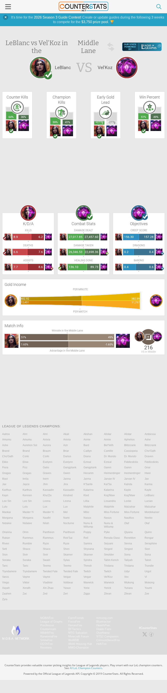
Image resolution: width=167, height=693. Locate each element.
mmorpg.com (104, 618)
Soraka (6, 560)
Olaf (126, 523)
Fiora (5, 467)
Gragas (6, 473)
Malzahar (129, 506)
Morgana (7, 517)
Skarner (68, 554)
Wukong (129, 582)
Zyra (4, 599)
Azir (65, 445)
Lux (45, 506)
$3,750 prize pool (94, 22)
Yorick (107, 587)
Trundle (149, 565)
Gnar (147, 467)
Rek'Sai (67, 537)
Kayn (5, 495)
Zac (25, 593)
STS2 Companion (107, 636)
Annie (87, 439)
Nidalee (7, 523)
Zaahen (6, 593)
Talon (148, 560)
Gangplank (69, 467)
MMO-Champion (78, 647)
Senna (128, 543)
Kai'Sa (108, 484)
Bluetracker (103, 621)
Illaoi (5, 478)
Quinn (148, 532)
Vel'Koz (108, 576)
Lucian (149, 501)
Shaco (26, 548)
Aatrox (6, 434)
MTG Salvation (77, 632)
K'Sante (88, 484)
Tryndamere (9, 571)
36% (23, 117)
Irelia (25, 478)
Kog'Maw (109, 495)
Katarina (89, 489)
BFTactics (74, 629)
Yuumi (148, 587)
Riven (5, 543)
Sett (4, 548)
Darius (67, 456)
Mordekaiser (152, 512)
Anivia (46, 439)
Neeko (148, 517)
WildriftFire (47, 632)
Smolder (109, 554)
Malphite (89, 506)
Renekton (130, 537)
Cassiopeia (131, 450)
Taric (5, 565)
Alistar (107, 434)
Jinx (65, 484)
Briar (66, 450)
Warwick (89, 582)
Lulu (4, 506)
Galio (46, 467)
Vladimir (48, 582)
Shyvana (89, 548)
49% (156, 117)
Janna (67, 478)
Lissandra (110, 501)
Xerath (26, 587)
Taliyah (128, 560)
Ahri (25, 434)
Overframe (103, 632)
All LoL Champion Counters (86, 668)
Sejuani (108, 543)
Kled (86, 495)
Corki (26, 456)
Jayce (26, 484)
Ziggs (87, 593)
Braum (47, 450)
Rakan (6, 537)
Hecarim (89, 473)
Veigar (67, 576)
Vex (126, 576)
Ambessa (150, 434)
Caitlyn (88, 450)
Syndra (88, 560)
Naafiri (47, 517)
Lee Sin (6, 501)
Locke (127, 501)
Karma (148, 484)
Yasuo (67, 587)
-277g (111, 122)
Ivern (46, 478)
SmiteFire (46, 640)
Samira (88, 543)
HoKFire (101, 643)
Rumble (27, 543)
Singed (108, 548)
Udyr (127, 571)
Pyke (107, 532)
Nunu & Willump (88, 525)
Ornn (25, 532)
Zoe (147, 593)
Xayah (6, 587)
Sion (147, 548)
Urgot (148, 571)
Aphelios (129, 439)
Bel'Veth (109, 445)
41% (67, 122)
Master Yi (28, 512)
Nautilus (129, 517)
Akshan (88, 434)
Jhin (45, 484)
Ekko (5, 462)
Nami (66, 517)
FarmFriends (76, 618)
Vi (146, 576)
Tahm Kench (111, 560)
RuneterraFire (48, 636)
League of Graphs (51, 621)
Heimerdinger (112, 473)
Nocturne (68, 523)
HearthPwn (103, 625)
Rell (86, 537)
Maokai (6, 512)
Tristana (109, 565)
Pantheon (48, 532)
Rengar (149, 537)
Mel (65, 512)
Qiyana (128, 532)
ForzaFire (74, 621)
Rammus (28, 537)
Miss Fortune (111, 512)
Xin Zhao (48, 587)
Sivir (25, 554)
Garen (107, 467)
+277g (99, 122)
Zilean (107, 593)
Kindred (68, 495)
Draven (149, 456)
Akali (66, 434)
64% (11, 117)
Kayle (127, 489)
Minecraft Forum (78, 636)
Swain (46, 560)
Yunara (128, 587)
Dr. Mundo (110, 456)
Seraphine (151, 543)
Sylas (66, 560)
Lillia (86, 501)
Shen (66, 548)
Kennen (27, 495)
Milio (86, 512)
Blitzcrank (130, 445)
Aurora (47, 445)
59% (55, 122)
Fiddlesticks (131, 462)
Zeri (65, 593)
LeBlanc (149, 495)
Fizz (25, 467)
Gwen (66, 473)
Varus (5, 576)
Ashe (148, 439)
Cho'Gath (150, 450)
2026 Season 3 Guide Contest (57, 17)
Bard (86, 445)
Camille (108, 450)
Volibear (68, 582)
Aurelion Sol (30, 445)
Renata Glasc (112, 537)
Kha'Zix (47, 495)
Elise (25, 462)
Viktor (26, 582)
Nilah (46, 523)
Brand (5, 450)
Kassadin (48, 489)
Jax (147, 478)
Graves (47, 473)
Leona (46, 501)
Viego (5, 582)
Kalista (128, 484)
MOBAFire (46, 618)
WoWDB (73, 640)
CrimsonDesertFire (108, 640)
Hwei (148, 473)
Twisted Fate (50, 571)
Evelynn (47, 462)
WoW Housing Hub (80, 643)
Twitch (87, 571)
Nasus (87, 517)
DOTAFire (46, 643)
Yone (87, 587)
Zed (45, 593)
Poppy (87, 532)
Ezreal (87, 462)
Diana (87, 456)
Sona (127, 554)
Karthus (6, 489)
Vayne (26, 576)
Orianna (7, 532)
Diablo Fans (103, 629)
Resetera (46, 647)
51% (143, 117)
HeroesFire (75, 625)
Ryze (46, 543)
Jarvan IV (109, 478)
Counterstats (48, 629)
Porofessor (47, 625)
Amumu (6, 439)
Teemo (47, 565)
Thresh (88, 565)
